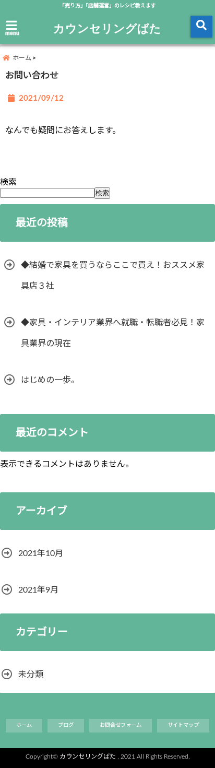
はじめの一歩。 (50, 380)
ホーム (24, 725)
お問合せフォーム (120, 725)
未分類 (30, 674)
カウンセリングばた (107, 27)
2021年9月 (38, 590)
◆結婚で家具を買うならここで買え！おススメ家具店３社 (113, 275)
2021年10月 (40, 553)
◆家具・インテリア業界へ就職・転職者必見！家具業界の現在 (113, 333)
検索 (8, 182)
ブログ (66, 725)
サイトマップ (183, 725)
